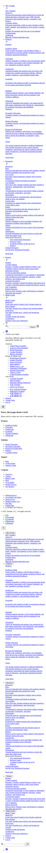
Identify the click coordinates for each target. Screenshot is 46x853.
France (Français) (16, 362)
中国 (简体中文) (16, 393)
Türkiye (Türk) (15, 372)
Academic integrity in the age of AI (22, 244)
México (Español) (16, 354)
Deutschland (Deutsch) (18, 358)
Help (7, 461)
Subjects (13, 246)
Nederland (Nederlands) (18, 368)
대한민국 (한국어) (17, 387)
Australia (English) (16, 378)
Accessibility (9, 482)
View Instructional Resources (20, 240)
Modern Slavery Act (12, 501)
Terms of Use (10, 499)
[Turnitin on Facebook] (9, 517)
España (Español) (16, 360)
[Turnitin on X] (6, 515)
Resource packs (15, 242)
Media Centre (10, 295)
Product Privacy (11, 484)
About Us (8, 474)
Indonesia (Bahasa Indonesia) (20, 383)
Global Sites (9, 505)
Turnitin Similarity (11, 433)
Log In (7, 402)
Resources (9, 161)
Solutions (8, 109)
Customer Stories (11, 453)
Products (8, 39)
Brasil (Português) (16, 350)
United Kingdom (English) (19, 374)
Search (32, 327)
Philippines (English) (17, 391)
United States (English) (18, 346)
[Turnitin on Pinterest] (9, 523)
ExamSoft (8, 431)
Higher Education (11, 444)
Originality (9, 427)
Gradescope (9, 429)
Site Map (8, 503)
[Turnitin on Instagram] (9, 521)
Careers (8, 476)
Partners (8, 257)
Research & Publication (13, 448)
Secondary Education (12, 446)
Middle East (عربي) (17, 366)
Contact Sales (10, 400)
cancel (37, 326)
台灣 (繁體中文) (16, 396)
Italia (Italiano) (15, 364)
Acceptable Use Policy (13, 497)
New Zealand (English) (18, 389)
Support (8, 398)
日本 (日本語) (15, 385)
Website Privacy (11, 495)
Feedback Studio (11, 425)
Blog (7, 480)
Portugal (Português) (17, 370)
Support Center (10, 465)
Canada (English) (16, 352)
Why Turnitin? (10, 11)
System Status (10, 463)
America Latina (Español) (19, 348)
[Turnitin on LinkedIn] (9, 519)
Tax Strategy (9, 487)
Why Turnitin (10, 6)
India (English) (15, 381)
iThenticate (9, 435)
